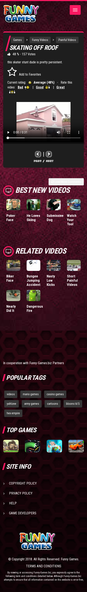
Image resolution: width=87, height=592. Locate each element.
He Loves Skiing (33, 217)
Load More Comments (67, 181)
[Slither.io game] (32, 446)
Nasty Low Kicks (51, 280)
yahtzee (11, 403)
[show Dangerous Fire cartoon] (34, 295)
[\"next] (49, 154)
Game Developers (22, 513)
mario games (31, 394)
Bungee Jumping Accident (33, 280)
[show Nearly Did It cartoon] (13, 295)
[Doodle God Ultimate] (54, 446)
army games (31, 403)
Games (17, 40)
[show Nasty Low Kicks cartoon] (54, 265)
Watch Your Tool (71, 219)
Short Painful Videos (72, 280)
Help (13, 503)
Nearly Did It (11, 308)
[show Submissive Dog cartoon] (54, 204)
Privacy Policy (21, 493)
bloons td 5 (73, 403)
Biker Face (10, 278)
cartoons (52, 403)
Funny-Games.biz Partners (46, 363)
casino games (55, 394)
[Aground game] (11, 446)
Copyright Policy (23, 483)
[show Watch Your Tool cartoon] (74, 204)
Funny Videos (40, 40)
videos (11, 394)
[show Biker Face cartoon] (13, 265)
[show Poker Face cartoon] (13, 204)
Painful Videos (67, 40)
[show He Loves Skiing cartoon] (34, 204)
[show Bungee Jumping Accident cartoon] (34, 265)
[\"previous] (38, 154)
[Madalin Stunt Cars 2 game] (76, 446)
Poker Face (10, 217)
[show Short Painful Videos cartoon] (74, 265)
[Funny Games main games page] (51, 541)
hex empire (13, 413)
